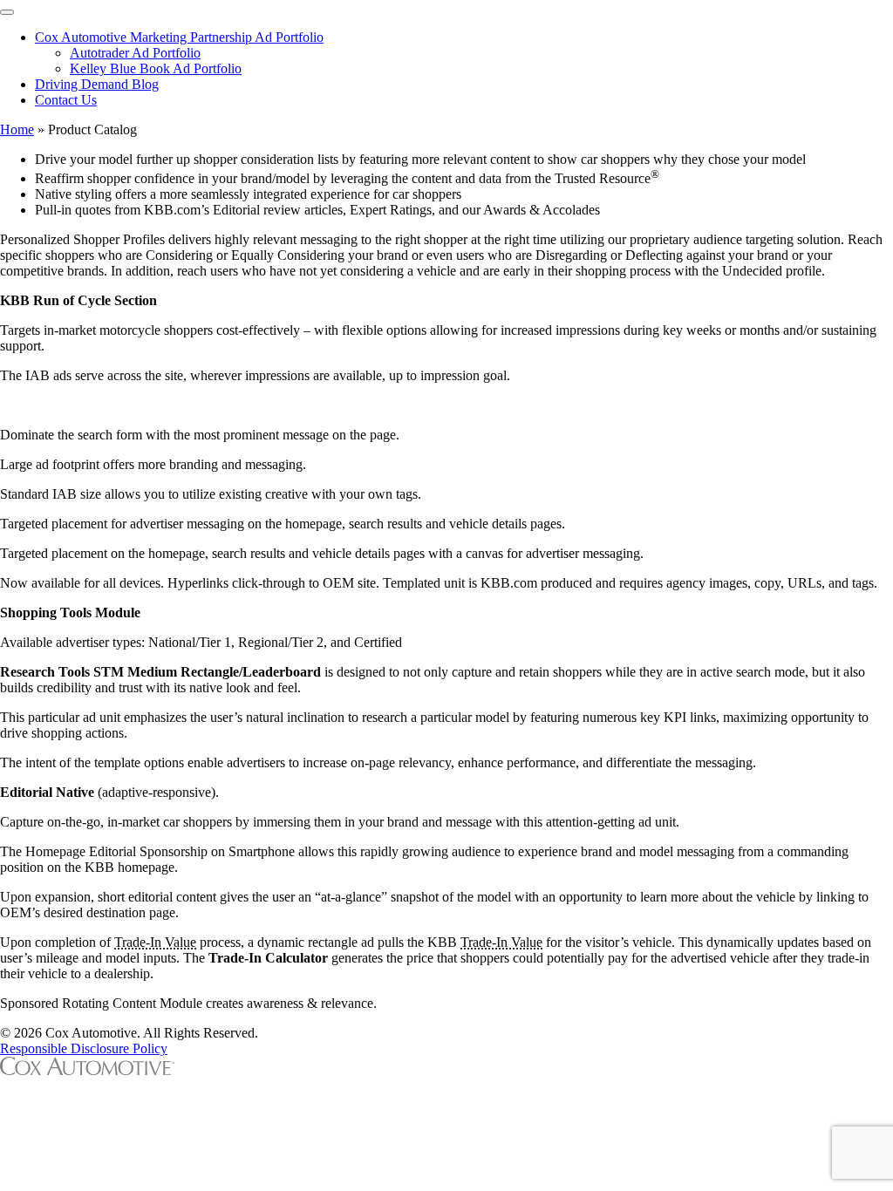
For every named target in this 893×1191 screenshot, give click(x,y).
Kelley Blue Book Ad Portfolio (156, 68)
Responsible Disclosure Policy (83, 1048)
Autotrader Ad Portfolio (135, 52)
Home (17, 129)
